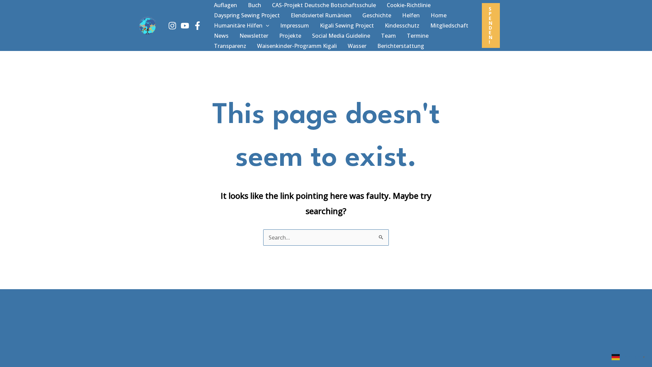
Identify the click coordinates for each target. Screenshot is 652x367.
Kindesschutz (402, 25)
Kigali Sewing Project (347, 25)
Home (439, 15)
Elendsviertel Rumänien (321, 15)
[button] (265, 25)
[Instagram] (172, 25)
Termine (418, 35)
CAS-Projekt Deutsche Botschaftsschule (324, 5)
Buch (254, 5)
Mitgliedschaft (449, 25)
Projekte (290, 35)
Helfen (411, 15)
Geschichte (376, 15)
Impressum (294, 25)
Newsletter (253, 35)
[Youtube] (185, 25)
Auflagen (225, 5)
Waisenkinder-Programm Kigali (297, 46)
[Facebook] (197, 25)
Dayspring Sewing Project (247, 15)
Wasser (357, 46)
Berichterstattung (400, 46)
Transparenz (230, 46)
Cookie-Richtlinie (409, 5)
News (221, 35)
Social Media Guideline (341, 35)
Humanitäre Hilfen (238, 25)
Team (388, 35)
